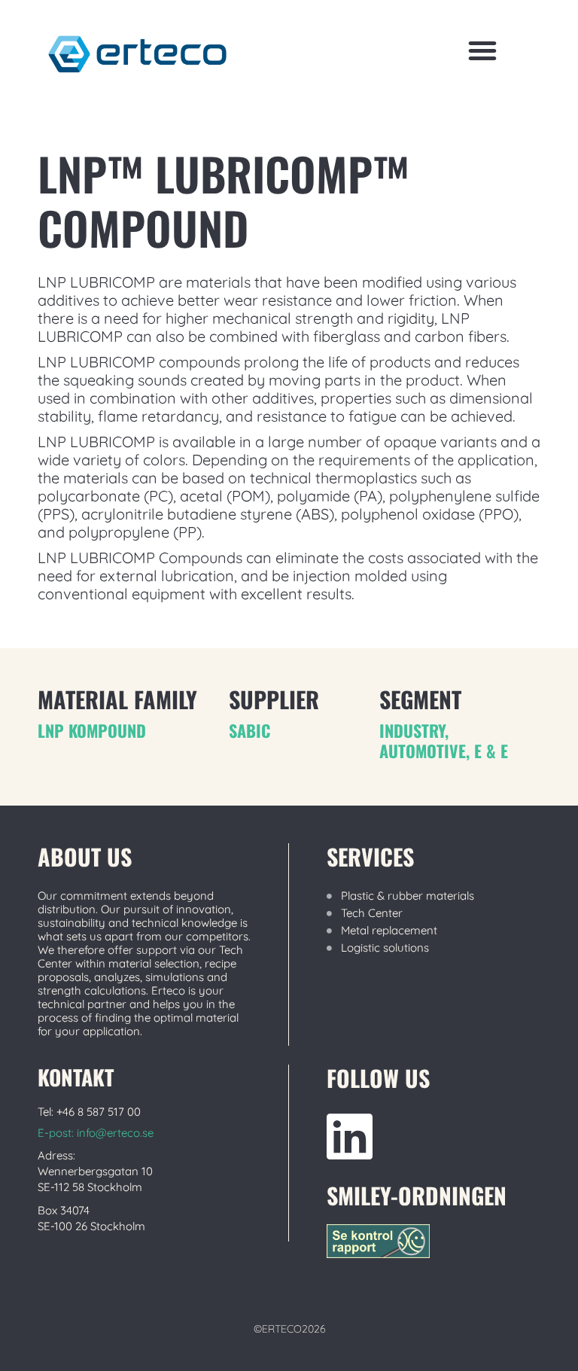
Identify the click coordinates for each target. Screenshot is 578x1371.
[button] (482, 50)
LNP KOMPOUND (92, 730)
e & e (491, 751)
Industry (412, 730)
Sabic (249, 730)
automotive (422, 751)
